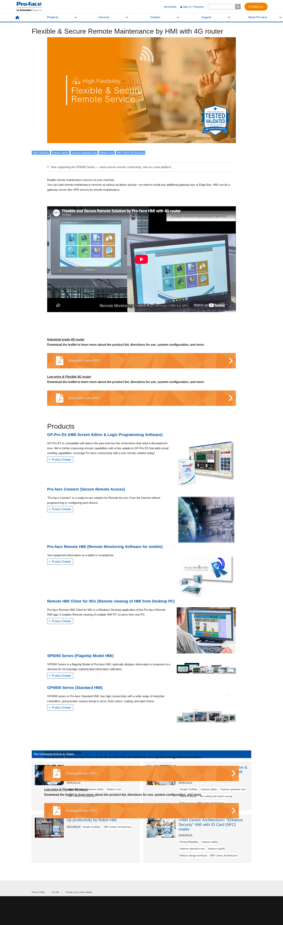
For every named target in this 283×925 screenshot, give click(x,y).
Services (104, 17)
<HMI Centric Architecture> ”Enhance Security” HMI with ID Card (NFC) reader (210, 824)
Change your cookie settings (79, 892)
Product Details (61, 459)
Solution (155, 17)
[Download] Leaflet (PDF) (84, 360)
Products (52, 17)
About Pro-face (257, 17)
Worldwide (170, 6)
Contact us (256, 6)
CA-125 (55, 892)
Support (206, 17)
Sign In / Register (193, 6)
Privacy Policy (38, 892)
